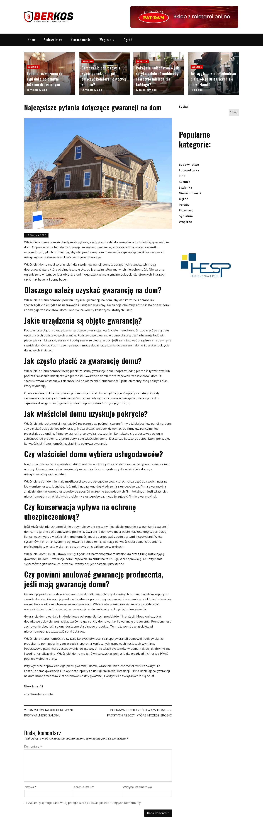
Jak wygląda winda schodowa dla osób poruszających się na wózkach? (213, 79)
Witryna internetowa (137, 787)
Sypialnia (186, 216)
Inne (182, 176)
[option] (49, 73)
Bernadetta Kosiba (41, 694)
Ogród (127, 39)
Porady (184, 204)
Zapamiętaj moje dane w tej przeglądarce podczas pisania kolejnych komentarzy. (85, 802)
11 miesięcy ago (37, 89)
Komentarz (33, 746)
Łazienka (185, 187)
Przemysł (186, 210)
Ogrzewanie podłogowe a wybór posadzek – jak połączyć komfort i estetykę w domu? (103, 76)
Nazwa (30, 787)
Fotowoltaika (189, 170)
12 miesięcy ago (91, 89)
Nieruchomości (80, 39)
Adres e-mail (84, 787)
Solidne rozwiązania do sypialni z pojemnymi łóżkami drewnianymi (45, 79)
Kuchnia (185, 182)
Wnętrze (105, 39)
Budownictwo (53, 39)
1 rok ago (197, 89)
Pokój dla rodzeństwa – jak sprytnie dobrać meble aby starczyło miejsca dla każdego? (157, 76)
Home (32, 39)
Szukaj (184, 106)
